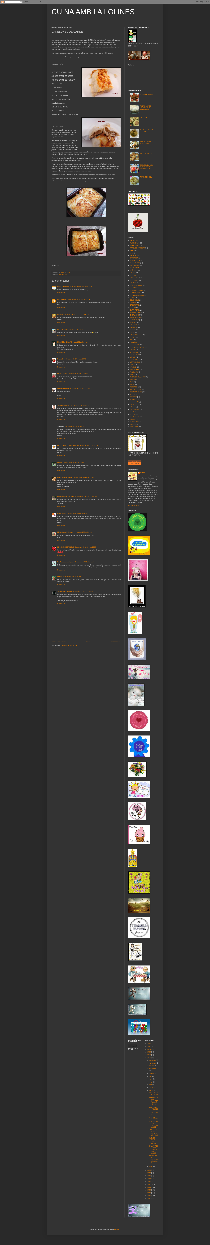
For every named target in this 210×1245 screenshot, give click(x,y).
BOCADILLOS (134, 268)
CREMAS (133, 302)
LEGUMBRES (134, 345)
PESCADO (133, 387)
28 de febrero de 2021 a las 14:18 (77, 342)
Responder (61, 293)
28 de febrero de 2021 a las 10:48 (81, 287)
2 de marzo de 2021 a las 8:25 (82, 532)
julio (150, 1076)
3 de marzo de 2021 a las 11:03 (84, 562)
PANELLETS (134, 372)
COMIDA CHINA (135, 293)
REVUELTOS (134, 402)
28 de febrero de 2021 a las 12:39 (77, 314)
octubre (151, 1066)
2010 (149, 1198)
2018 (149, 1176)
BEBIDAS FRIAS (135, 260)
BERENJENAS (135, 263)
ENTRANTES (134, 320)
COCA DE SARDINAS (153, 1118)
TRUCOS (133, 424)
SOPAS (132, 414)
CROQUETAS (134, 305)
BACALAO (133, 255)
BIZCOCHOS (134, 265)
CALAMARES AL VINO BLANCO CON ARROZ (153, 1149)
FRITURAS (133, 325)
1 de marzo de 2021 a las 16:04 (83, 477)
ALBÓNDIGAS (134, 243)
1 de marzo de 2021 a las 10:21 (87, 445)
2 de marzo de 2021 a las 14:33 (85, 547)
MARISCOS (134, 352)
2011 (149, 1196)
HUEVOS (133, 337)
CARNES (133, 283)
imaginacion (61, 314)
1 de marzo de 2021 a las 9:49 (74, 426)
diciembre (152, 1060)
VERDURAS (134, 426)
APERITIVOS (134, 245)
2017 (149, 1179)
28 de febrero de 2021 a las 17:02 (75, 359)
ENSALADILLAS (135, 317)
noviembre (153, 1063)
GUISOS (133, 330)
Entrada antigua (115, 642)
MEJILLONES (134, 355)
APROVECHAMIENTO (137, 248)
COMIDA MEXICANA (137, 295)
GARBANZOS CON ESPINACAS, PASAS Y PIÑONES (153, 1101)
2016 (149, 1181)
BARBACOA (134, 258)
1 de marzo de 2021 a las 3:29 (82, 389)
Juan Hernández (63, 405)
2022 (149, 1055)
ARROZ (132, 250)
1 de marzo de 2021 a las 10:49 (73, 462)
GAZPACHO (134, 327)
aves (131, 253)
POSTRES (133, 397)
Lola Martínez (62, 299)
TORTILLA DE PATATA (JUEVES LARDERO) (153, 1132)
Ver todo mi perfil (133, 505)
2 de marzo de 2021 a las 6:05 (77, 513)
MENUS (132, 357)
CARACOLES (134, 280)
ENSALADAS (134, 315)
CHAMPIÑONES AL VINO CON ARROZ (153, 1124)
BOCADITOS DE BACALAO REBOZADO (153, 1159)
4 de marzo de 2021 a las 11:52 (71, 577)
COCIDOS (133, 288)
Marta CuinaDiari (63, 287)
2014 (149, 1187)
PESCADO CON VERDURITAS (145, 142)
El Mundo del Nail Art (64, 532)
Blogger (116, 1229)
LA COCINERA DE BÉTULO (66, 445)
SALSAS (133, 407)
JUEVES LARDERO (146, 153)
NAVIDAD (133, 367)
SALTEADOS (134, 409)
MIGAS (132, 364)
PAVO (132, 384)
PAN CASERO (134, 369)
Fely (58, 329)
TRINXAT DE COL (146, 177)
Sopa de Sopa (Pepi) (64, 389)
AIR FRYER (134, 240)
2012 (149, 1193)
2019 (149, 1173)
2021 (149, 1058)
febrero (151, 1090)
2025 (149, 1046)
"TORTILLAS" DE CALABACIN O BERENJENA (145, 107)
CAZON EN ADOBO (146, 94)
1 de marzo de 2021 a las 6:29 (79, 405)
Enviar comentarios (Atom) (69, 645)
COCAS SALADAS (136, 285)
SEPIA (132, 412)
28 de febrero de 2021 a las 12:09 (78, 299)
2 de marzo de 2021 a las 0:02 (87, 496)
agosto (151, 1073)
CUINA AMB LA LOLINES (93, 12)
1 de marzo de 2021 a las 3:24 (79, 374)
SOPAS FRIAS (134, 417)
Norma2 (60, 359)
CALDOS (133, 273)
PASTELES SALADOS (137, 377)
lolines (142, 473)
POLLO (132, 394)
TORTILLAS (134, 422)
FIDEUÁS (133, 322)
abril (150, 1085)
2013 (149, 1190)
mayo (151, 1082)
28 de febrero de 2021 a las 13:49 (72, 329)
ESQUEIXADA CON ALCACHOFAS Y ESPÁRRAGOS (146, 167)
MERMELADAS (135, 362)
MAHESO (133, 350)
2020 (149, 1170)
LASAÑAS (133, 342)
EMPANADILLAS (135, 312)
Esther (59, 462)
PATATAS (133, 379)
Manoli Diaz (61, 342)
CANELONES (63, 274)
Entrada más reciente (59, 642)
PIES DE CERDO (135, 389)
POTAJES (133, 399)
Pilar (59, 577)
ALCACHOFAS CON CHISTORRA (146, 130)
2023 (149, 1052)
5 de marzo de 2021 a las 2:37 (83, 592)
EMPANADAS (134, 310)
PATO (132, 382)
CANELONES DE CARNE (153, 1093)
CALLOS (133, 275)
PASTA (132, 374)
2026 (149, 1043)
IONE (131, 340)
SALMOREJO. (134, 404)
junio (151, 1079)
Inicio (88, 642)
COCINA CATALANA (136, 290)
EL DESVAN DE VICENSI (65, 547)
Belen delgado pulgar (64, 477)
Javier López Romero (64, 592)
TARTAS (132, 419)
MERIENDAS (134, 360)
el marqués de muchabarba (66, 496)
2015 (149, 1184)
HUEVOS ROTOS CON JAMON (152, 1140)
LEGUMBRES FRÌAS (137, 347)
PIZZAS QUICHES (136, 392)
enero (151, 1166)
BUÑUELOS (134, 270)
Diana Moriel (61, 513)
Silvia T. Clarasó (62, 374)
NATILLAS (143, 118)
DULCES (133, 307)
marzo (151, 1087)
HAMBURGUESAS (136, 335)
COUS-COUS (134, 300)
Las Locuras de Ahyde (65, 562)
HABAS (132, 332)
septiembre (153, 1069)
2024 (149, 1049)
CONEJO (133, 298)
